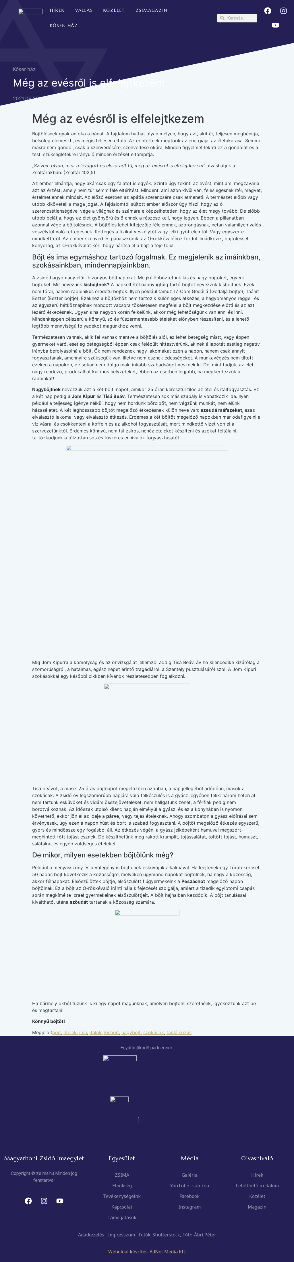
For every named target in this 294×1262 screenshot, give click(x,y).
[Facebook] (267, 11)
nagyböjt (131, 1032)
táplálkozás (179, 1032)
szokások (153, 1032)
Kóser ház (24, 69)
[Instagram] (283, 11)
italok (96, 1032)
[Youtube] (275, 25)
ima (83, 1032)
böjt (56, 1032)
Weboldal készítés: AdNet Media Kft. (147, 1251)
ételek (70, 1032)
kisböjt (111, 1032)
